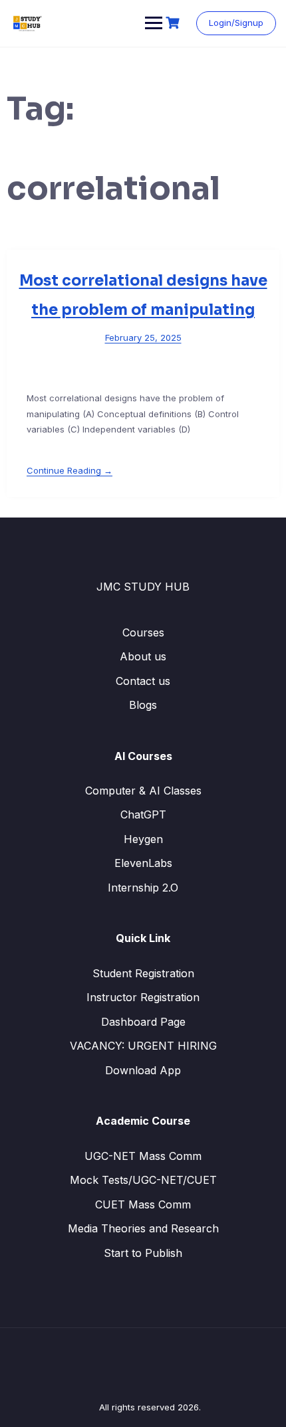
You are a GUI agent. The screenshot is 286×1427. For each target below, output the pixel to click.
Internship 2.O (143, 887)
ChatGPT (143, 814)
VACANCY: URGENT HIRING (143, 1045)
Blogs (143, 705)
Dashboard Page (143, 1021)
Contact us (143, 681)
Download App (143, 1070)
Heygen (143, 839)
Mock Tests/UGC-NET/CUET (143, 1180)
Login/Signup (236, 22)
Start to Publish (143, 1253)
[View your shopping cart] (174, 23)
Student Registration (143, 973)
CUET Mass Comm (143, 1204)
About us (143, 656)
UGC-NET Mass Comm (143, 1156)
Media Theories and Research (143, 1228)
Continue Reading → (69, 470)
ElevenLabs (143, 863)
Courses (143, 632)
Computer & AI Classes (143, 790)
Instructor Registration (143, 997)
